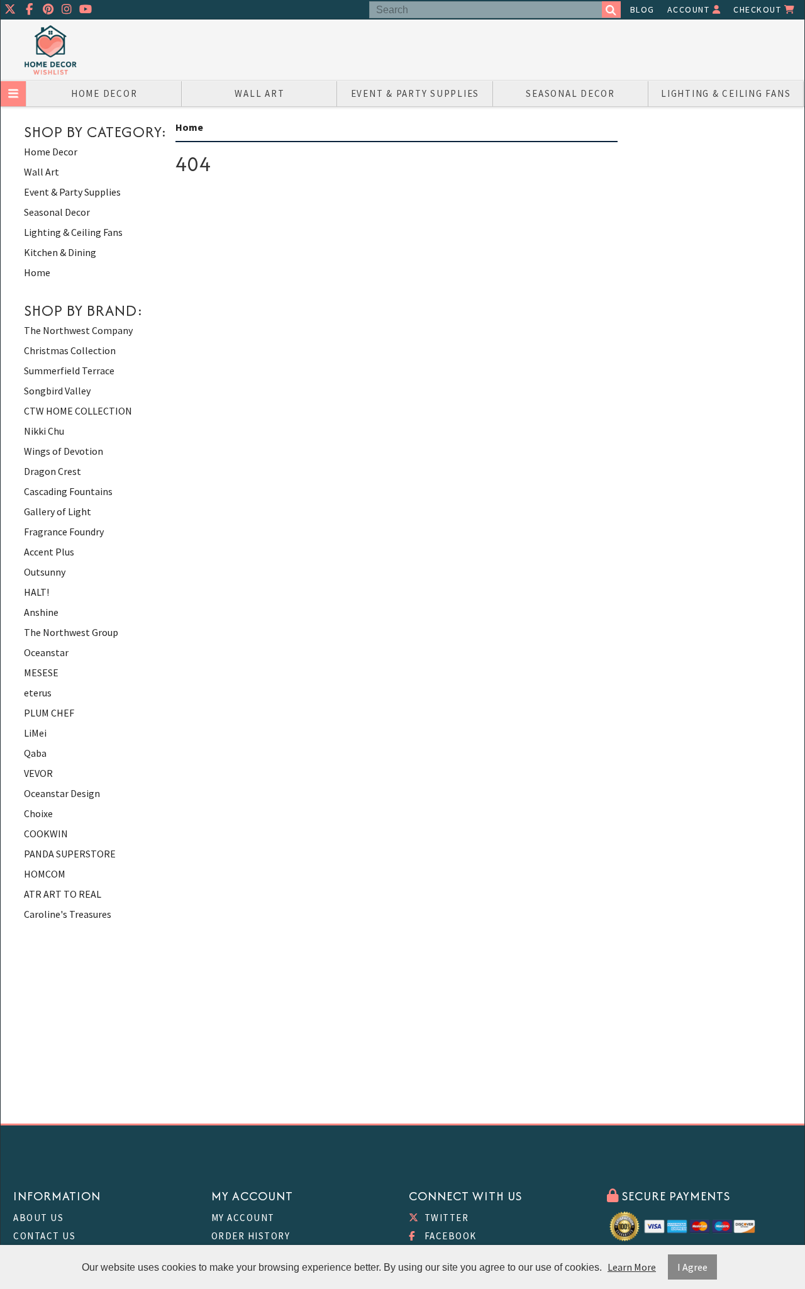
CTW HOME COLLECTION (78, 411)
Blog (642, 9)
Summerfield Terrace (69, 370)
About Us (38, 1218)
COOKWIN (46, 833)
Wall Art (259, 93)
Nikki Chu (44, 431)
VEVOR (38, 773)
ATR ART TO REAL (62, 894)
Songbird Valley (57, 390)
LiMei (35, 733)
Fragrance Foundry (64, 531)
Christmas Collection (70, 350)
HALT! (36, 592)
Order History (251, 1236)
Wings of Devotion (63, 451)
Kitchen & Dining (60, 252)
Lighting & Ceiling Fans (726, 93)
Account (690, 9)
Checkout (758, 9)
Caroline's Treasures (67, 914)
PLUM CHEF (49, 712)
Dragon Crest (52, 471)
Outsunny (44, 572)
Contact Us (44, 1236)
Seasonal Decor (570, 93)
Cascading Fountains (68, 491)
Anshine (41, 612)
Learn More (632, 1267)
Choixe (38, 813)
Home (37, 272)
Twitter (445, 1218)
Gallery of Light (57, 511)
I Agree (692, 1267)
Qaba (35, 753)
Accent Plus (49, 551)
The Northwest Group (71, 632)
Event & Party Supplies (415, 93)
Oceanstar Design (62, 793)
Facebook (449, 1236)
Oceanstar (46, 652)
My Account (243, 1218)
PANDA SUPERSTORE (70, 853)
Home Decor (104, 93)
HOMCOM (44, 874)
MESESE (41, 672)
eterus (38, 692)
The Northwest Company (78, 330)
